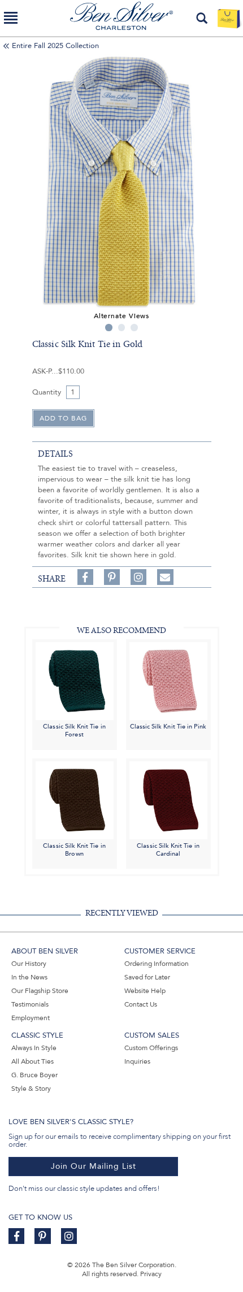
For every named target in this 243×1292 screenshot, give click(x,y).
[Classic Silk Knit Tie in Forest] (75, 680)
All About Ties (32, 1061)
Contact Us (140, 1004)
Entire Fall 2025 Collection (55, 46)
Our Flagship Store (39, 990)
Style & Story (31, 1088)
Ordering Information (156, 963)
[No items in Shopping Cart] (228, 18)
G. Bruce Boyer (34, 1074)
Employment (30, 1017)
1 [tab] (108, 327)
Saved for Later (147, 977)
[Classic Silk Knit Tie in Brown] (75, 799)
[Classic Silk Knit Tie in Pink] (168, 680)
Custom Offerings (151, 1047)
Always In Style (34, 1047)
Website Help (145, 990)
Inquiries (137, 1061)
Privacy (151, 1273)
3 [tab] (134, 327)
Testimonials (30, 1004)
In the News (29, 977)
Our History (28, 963)
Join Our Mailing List (93, 1166)
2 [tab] (121, 327)
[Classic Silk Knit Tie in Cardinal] (168, 799)
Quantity (46, 392)
